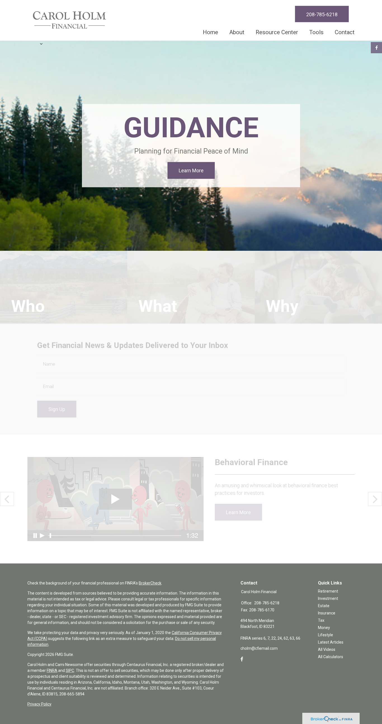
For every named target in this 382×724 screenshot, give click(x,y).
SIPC (70, 670)
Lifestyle (325, 635)
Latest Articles (330, 642)
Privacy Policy (39, 704)
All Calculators (330, 657)
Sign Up (56, 409)
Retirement (328, 591)
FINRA (52, 670)
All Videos (326, 649)
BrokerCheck (150, 583)
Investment (328, 598)
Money (324, 627)
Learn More (191, 170)
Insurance (326, 613)
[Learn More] (190, 287)
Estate (323, 606)
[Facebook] (241, 659)
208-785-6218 (322, 14)
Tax (321, 620)
